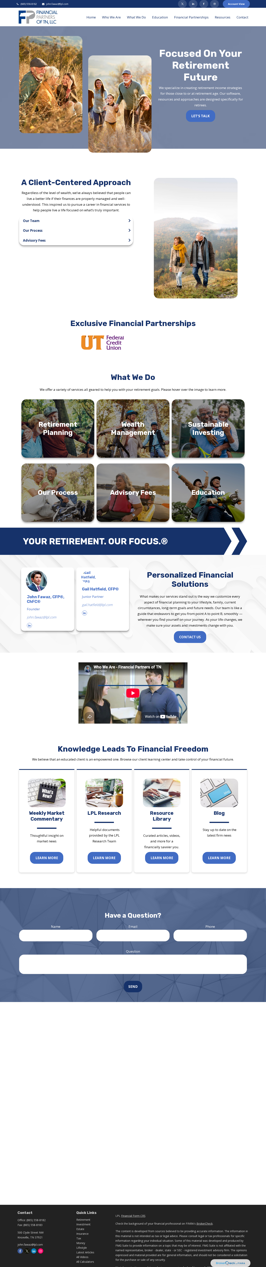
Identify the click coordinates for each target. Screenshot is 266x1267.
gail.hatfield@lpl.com (97, 604)
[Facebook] (203, 4)
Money (80, 1243)
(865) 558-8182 (28, 4)
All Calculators (85, 1262)
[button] (91, 17)
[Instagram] (40, 1251)
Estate (80, 1229)
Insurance (82, 1234)
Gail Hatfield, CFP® (100, 589)
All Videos (82, 1257)
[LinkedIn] (193, 4)
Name (55, 926)
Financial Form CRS (133, 1216)
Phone (210, 926)
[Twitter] (182, 4)
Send (133, 986)
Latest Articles (85, 1252)
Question (133, 951)
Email (133, 926)
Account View (236, 4)
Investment (83, 1224)
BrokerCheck (204, 1223)
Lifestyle (81, 1248)
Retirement (83, 1220)
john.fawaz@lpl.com (57, 4)
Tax (78, 1238)
